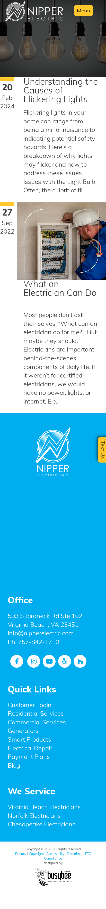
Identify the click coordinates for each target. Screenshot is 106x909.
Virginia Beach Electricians (44, 807)
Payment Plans (29, 756)
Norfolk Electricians (34, 815)
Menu (83, 10)
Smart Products (29, 739)
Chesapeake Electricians (41, 824)
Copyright (36, 854)
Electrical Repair (30, 748)
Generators (23, 730)
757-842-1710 (38, 642)
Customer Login (29, 705)
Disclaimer (75, 854)
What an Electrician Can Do (59, 288)
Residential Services (36, 713)
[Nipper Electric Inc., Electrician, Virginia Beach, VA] (53, 533)
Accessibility (55, 854)
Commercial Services (37, 722)
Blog (14, 765)
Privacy (20, 854)
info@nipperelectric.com (41, 633)
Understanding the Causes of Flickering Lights (60, 90)
